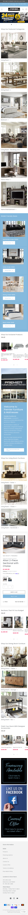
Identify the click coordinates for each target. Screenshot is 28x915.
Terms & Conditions (8, 868)
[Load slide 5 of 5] (16, 24)
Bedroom (4, 120)
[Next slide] (19, 24)
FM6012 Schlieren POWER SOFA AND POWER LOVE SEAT (6, 355)
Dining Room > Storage (8, 690)
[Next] (17, 364)
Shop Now (8, 243)
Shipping (5, 571)
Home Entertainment (8, 209)
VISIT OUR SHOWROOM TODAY (12, 450)
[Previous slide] (9, 24)
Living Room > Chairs (8, 506)
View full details (19, 601)
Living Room (5, 60)
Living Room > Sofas (7, 482)
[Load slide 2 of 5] (11, 24)
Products (5, 851)
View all (3, 337)
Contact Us (6, 861)
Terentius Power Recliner (6, 629)
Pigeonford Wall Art (17, 747)
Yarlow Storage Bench (6, 747)
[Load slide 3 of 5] (13, 24)
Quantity (5, 584)
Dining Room (5, 90)
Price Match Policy (8, 871)
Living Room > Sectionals (9, 528)
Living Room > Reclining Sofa (10, 150)
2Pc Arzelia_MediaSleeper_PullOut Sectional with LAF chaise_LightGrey (18, 355)
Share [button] (6, 601)
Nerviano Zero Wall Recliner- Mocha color (18, 630)
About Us (5, 858)
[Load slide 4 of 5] (15, 24)
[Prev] (10, 364)
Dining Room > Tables (8, 668)
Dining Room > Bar (7, 719)
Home (4, 848)
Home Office (5, 179)
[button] (1, 9)
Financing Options (8, 855)
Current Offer (6, 865)
